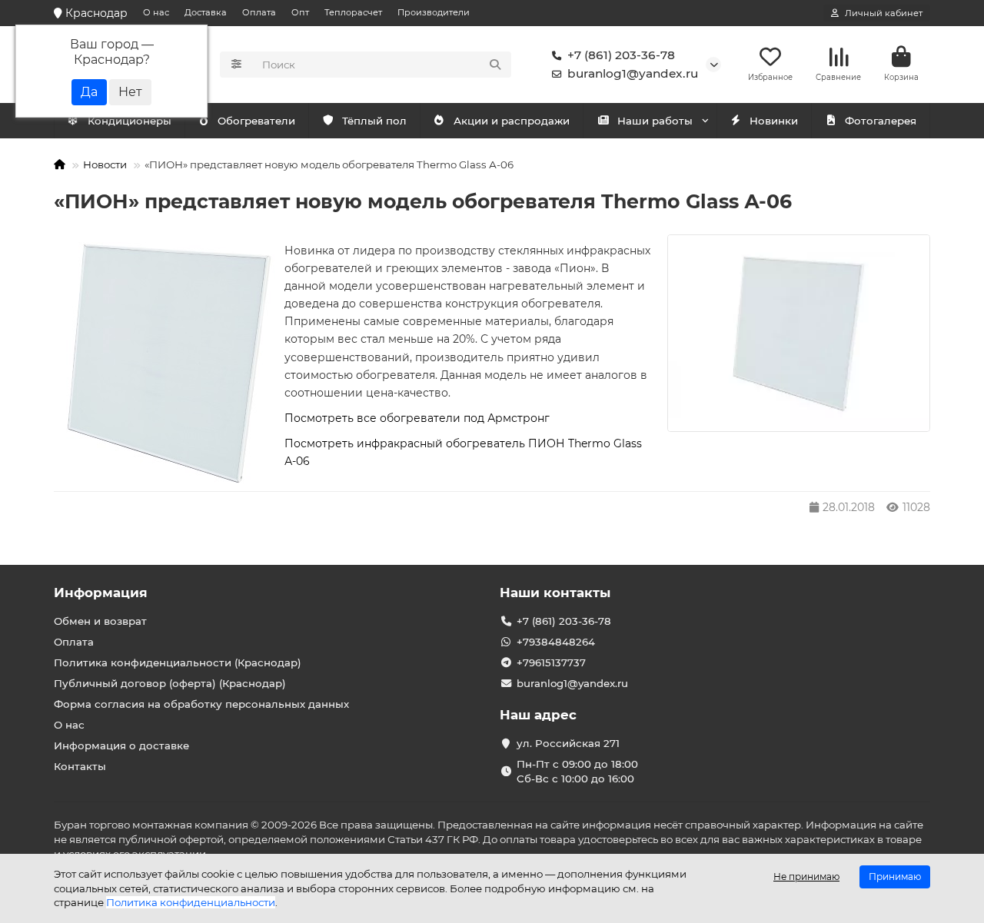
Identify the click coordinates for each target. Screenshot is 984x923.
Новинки (774, 121)
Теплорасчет (353, 12)
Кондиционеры (129, 121)
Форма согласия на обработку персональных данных (201, 704)
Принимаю (895, 876)
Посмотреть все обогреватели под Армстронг (417, 418)
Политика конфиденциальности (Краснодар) (177, 662)
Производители (433, 12)
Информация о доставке (121, 745)
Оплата (259, 12)
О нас (156, 12)
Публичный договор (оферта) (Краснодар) (170, 683)
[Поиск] (495, 64)
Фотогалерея (880, 121)
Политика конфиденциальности (190, 902)
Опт (300, 12)
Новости (105, 164)
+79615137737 (551, 662)
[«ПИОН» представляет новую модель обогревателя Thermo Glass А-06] (798, 333)
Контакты (80, 766)
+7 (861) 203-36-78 (621, 55)
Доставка (205, 12)
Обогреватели (256, 121)
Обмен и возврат (100, 621)
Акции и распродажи (512, 121)
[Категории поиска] (236, 64)
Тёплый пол (374, 121)
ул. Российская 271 (568, 743)
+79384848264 (556, 642)
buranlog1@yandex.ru (632, 73)
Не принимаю (806, 876)
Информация (101, 592)
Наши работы (655, 121)
